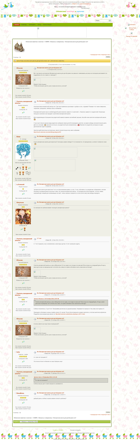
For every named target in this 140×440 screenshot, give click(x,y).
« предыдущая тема (95, 54)
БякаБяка (20, 393)
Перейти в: (16, 421)
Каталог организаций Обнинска (53, 433)
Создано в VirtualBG (58, 430)
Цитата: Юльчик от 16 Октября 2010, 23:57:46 (46, 298)
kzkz (18, 352)
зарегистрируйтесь (85, 4)
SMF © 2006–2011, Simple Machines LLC (76, 439)
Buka (18, 137)
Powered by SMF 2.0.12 (59, 439)
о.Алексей (20, 184)
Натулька (20, 202)
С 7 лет (39, 238)
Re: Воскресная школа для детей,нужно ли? (50, 101)
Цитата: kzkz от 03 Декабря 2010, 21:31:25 (45, 377)
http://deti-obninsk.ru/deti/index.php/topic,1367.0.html (70, 314)
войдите (74, 4)
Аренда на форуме (131, 36)
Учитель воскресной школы (23, 102)
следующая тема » (106, 54)
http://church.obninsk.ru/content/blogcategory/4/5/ (47, 132)
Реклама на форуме (75, 430)
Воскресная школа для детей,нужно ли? (49, 67)
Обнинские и (70, 11)
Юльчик (20, 68)
